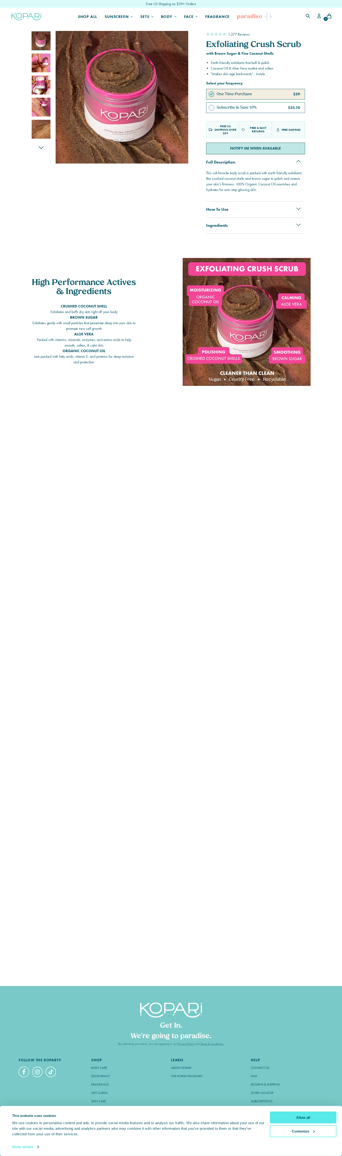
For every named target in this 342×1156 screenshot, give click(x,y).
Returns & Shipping (265, 1084)
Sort (267, 555)
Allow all (303, 1117)
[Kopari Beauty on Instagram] (38, 1073)
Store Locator (262, 1093)
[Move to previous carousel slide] (316, 414)
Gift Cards (99, 1093)
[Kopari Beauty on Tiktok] (51, 1073)
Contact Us (260, 1068)
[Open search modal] (308, 16)
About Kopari (181, 1068)
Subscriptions (261, 1101)
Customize (300, 1131)
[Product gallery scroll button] (41, 147)
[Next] (270, 16)
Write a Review (279, 538)
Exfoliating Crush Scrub (69, 593)
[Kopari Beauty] (26, 17)
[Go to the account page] (318, 16)
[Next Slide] (208, 458)
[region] (171, 458)
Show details (22, 1147)
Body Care (99, 1068)
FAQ (254, 1076)
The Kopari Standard (186, 1076)
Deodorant (100, 1076)
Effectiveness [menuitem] (146, 509)
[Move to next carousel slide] (327, 414)
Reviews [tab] (51, 523)
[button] (228, 34)
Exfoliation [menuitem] (195, 509)
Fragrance (100, 1084)
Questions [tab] (86, 523)
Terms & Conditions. (212, 1044)
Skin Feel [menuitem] (217, 509)
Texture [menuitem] (123, 509)
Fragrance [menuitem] (171, 509)
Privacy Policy (186, 1044)
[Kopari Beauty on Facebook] (24, 1074)
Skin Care (98, 1101)
